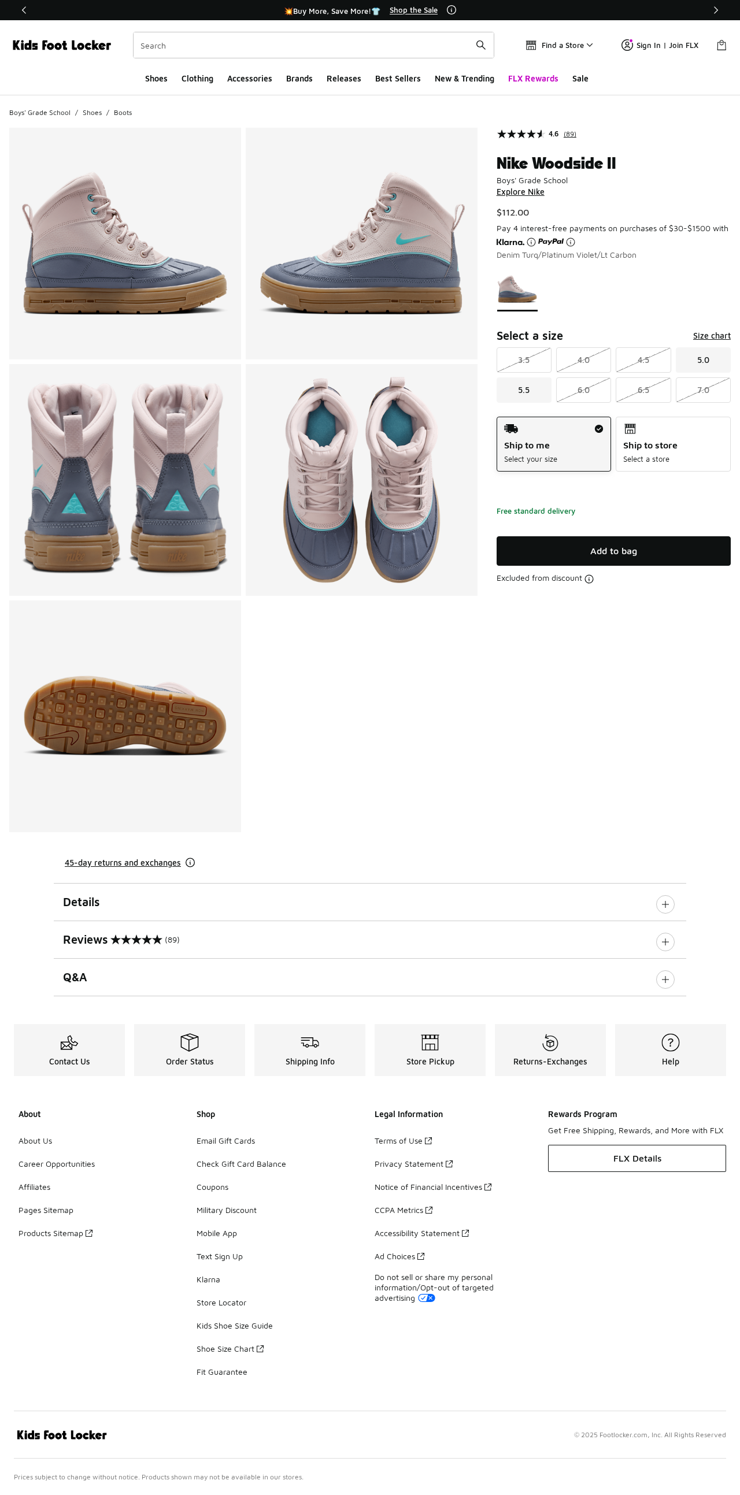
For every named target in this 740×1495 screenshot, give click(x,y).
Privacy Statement (409, 1163)
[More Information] (451, 10)
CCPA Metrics (399, 1210)
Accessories (249, 78)
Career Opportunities (56, 1163)
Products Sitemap (50, 1233)
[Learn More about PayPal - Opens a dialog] (571, 242)
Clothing (197, 78)
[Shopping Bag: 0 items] (721, 45)
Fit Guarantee (222, 1372)
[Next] (716, 10)
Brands (299, 78)
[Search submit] (481, 45)
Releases (344, 78)
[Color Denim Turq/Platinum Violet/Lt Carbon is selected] (517, 289)
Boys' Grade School (40, 112)
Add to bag (613, 551)
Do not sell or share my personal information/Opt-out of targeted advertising (434, 1287)
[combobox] (314, 45)
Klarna (208, 1279)
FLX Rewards (533, 78)
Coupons (212, 1187)
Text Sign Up (220, 1256)
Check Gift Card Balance (241, 1163)
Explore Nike (521, 191)
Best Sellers (398, 78)
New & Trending (464, 78)
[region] (370, 10)
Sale (580, 78)
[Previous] (24, 10)
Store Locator (221, 1302)
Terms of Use (399, 1140)
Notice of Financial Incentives (428, 1187)
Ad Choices (395, 1256)
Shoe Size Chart (225, 1348)
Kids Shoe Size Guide (235, 1325)
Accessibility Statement (417, 1233)
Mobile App (217, 1233)
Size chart (712, 335)
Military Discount (227, 1210)
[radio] (554, 444)
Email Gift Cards (226, 1140)
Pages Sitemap (45, 1210)
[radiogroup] (614, 444)
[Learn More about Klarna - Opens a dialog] (531, 242)
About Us (35, 1140)
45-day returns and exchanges (123, 862)
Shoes (156, 78)
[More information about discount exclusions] (589, 579)
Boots (123, 112)
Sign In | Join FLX (667, 45)
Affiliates (34, 1187)
